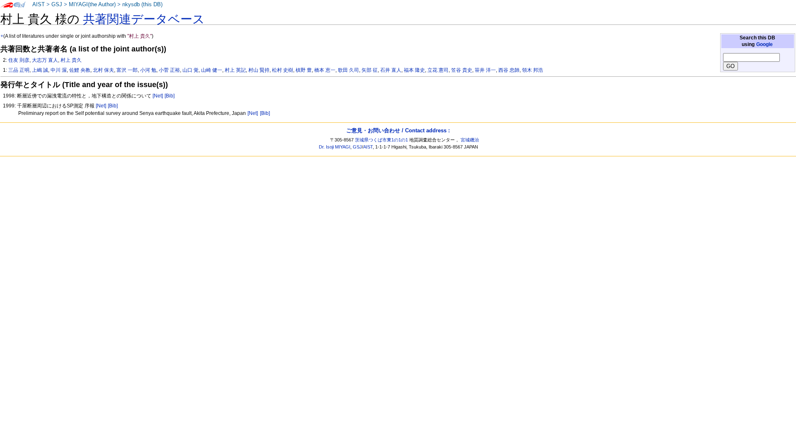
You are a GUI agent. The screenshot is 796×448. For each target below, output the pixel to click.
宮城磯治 (470, 139)
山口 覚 (190, 70)
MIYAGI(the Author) (92, 4)
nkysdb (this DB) (142, 4)
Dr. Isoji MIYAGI (334, 146)
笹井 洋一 (485, 70)
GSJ (56, 4)
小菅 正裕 (169, 70)
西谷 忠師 (508, 70)
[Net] (158, 96)
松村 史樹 (282, 70)
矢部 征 (370, 70)
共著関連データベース (144, 19)
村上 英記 (235, 70)
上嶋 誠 (40, 70)
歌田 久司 (348, 70)
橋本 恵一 (324, 70)
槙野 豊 (304, 70)
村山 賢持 (258, 70)
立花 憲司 (438, 70)
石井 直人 (390, 70)
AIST (38, 4)
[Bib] (170, 96)
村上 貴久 (71, 60)
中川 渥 (59, 70)
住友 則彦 (18, 60)
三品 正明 (18, 70)
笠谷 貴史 (461, 70)
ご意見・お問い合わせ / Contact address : (398, 130)
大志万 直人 (45, 60)
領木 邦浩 (532, 70)
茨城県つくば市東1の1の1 (381, 139)
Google (764, 44)
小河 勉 (148, 70)
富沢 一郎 (127, 70)
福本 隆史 (414, 70)
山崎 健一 (211, 70)
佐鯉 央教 (79, 70)
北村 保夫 (103, 70)
